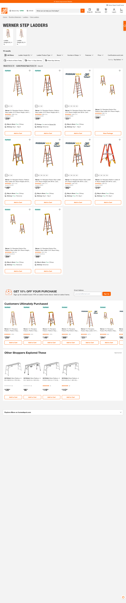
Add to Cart (18, 133)
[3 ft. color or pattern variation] (72, 106)
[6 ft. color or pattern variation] (6, 106)
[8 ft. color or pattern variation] (77, 106)
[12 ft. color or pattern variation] (74, 106)
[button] (115, 59)
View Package (108, 133)
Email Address (79, 290)
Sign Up (106, 294)
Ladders (25, 17)
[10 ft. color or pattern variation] (107, 175)
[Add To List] (29, 70)
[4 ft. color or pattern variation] (12, 106)
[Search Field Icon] (83, 11)
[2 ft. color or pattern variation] (9, 106)
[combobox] (58, 11)
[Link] (18, 102)
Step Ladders (34, 17)
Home (5, 17)
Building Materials (15, 17)
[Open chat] (124, 26)
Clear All (40, 66)
